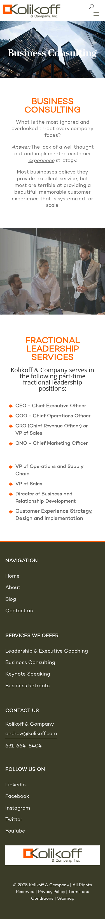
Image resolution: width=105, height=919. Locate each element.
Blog (10, 599)
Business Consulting (30, 662)
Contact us (19, 611)
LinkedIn (15, 785)
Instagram (17, 808)
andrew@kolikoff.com (31, 734)
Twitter (13, 819)
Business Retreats (27, 686)
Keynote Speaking (27, 674)
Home (12, 576)
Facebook (17, 796)
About (12, 587)
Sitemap (65, 898)
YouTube (15, 831)
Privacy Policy (51, 892)
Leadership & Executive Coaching (46, 651)
